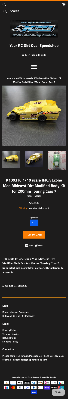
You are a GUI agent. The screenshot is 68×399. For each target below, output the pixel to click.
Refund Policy (9, 338)
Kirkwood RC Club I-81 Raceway (18, 316)
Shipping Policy (10, 341)
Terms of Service (10, 334)
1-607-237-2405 (37, 55)
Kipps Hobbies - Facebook (15, 312)
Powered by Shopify (48, 377)
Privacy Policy (9, 330)
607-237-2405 (57, 356)
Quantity (34, 217)
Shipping (23, 208)
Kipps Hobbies (33, 377)
